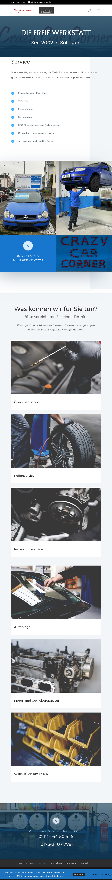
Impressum (71, 863)
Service (41, 863)
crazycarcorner (26, 863)
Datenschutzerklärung (100, 874)
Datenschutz (55, 863)
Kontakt (85, 863)
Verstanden (79, 874)
